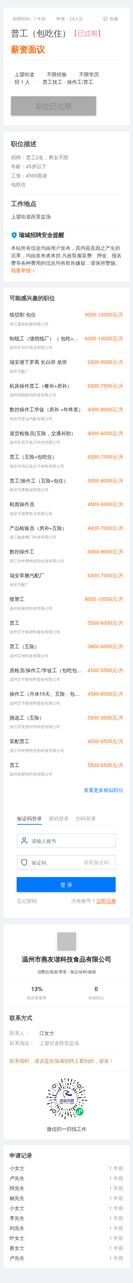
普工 (15, 622)
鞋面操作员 (22, 503)
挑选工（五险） (27, 717)
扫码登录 (86, 818)
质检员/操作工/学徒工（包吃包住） (47, 670)
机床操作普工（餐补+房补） (41, 385)
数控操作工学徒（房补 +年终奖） (46, 409)
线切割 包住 (23, 314)
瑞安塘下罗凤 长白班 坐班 (38, 361)
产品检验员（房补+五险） (38, 527)
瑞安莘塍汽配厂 (27, 575)
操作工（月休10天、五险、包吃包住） (47, 693)
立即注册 (106, 900)
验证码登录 (29, 818)
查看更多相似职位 (103, 789)
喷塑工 (17, 598)
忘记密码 (27, 900)
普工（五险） (24, 646)
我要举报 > (23, 270)
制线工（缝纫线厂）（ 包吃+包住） (45, 338)
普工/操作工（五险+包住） (39, 480)
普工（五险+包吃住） (33, 456)
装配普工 (19, 740)
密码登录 (59, 818)
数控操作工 (22, 551)
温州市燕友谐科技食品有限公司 (66, 958)
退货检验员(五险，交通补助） (43, 433)
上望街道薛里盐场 (59, 1042)
